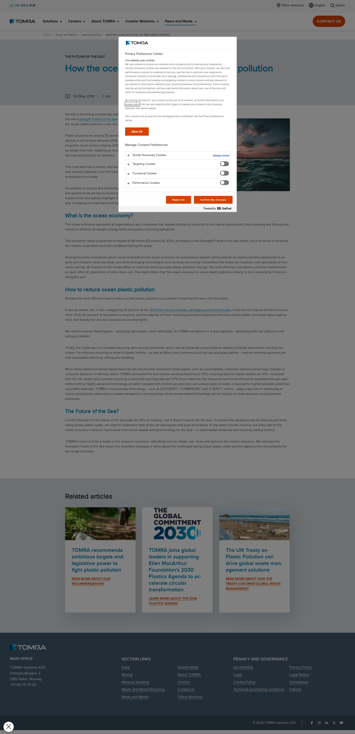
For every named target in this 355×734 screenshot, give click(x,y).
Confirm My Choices (213, 199)
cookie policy (132, 104)
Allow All (136, 131)
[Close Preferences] (8, 727)
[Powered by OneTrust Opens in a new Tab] (219, 209)
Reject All (178, 199)
